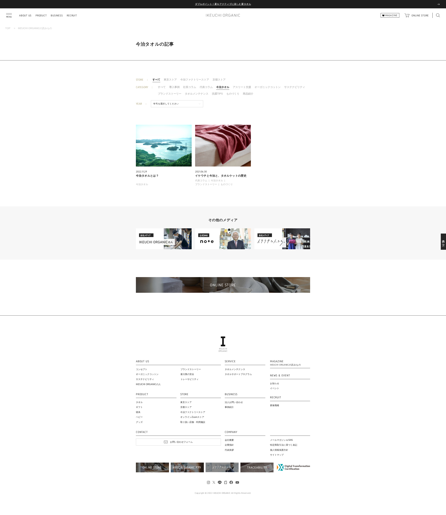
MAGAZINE (285, 363)
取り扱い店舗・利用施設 (192, 422)
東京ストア (170, 79)
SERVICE (230, 361)
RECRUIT (72, 15)
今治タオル (222, 87)
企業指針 (229, 445)
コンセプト (141, 369)
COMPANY (231, 432)
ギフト (139, 407)
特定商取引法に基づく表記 (283, 445)
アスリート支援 (242, 87)
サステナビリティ (294, 87)
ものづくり (232, 93)
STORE (184, 394)
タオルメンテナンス (196, 93)
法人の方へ (443, 242)
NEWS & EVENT (280, 375)
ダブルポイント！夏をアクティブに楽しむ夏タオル (223, 4)
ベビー (139, 417)
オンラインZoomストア (192, 417)
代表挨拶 (229, 450)
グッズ (139, 422)
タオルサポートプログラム (238, 374)
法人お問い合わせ (234, 402)
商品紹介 (248, 93)
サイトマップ (277, 455)
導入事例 (174, 87)
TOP (7, 28)
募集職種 (274, 405)
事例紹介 (229, 407)
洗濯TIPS (217, 93)
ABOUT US (25, 15)
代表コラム (206, 87)
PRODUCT (41, 15)
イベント (274, 388)
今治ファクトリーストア (194, 79)
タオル (139, 402)
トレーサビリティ (189, 379)
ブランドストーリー (169, 93)
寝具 (138, 412)
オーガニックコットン (268, 87)
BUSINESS (57, 15)
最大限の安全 (187, 374)
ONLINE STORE (420, 15)
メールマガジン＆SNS (281, 440)
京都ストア (219, 79)
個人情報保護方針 (279, 450)
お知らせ (274, 383)
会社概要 (229, 440)
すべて (156, 79)
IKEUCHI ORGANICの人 (148, 384)
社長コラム (189, 87)
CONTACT (142, 432)
